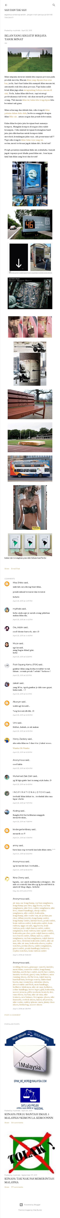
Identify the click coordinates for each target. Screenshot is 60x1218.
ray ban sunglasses (44, 903)
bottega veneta (33, 979)
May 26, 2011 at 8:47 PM (22, 891)
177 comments (17, 1187)
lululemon (26, 987)
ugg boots (37, 905)
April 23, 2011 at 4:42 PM (23, 619)
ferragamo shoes (41, 997)
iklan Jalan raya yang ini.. (32, 140)
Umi (15, 723)
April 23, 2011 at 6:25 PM (22, 752)
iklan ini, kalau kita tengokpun (36, 100)
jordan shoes (27, 946)
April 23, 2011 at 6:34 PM (22, 768)
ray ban (27, 994)
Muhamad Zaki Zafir (23, 776)
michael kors (36, 920)
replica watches (20, 951)
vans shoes (18, 994)
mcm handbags (41, 984)
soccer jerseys (19, 992)
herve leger (34, 989)
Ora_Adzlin (18, 627)
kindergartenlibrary (22, 829)
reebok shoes (28, 999)
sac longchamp (27, 903)
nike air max (23, 943)
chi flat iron (32, 977)
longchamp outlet (40, 918)
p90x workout (34, 992)
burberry (45, 948)
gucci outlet (18, 948)
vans (37, 974)
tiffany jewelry (24, 918)
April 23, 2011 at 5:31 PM (22, 675)
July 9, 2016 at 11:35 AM (22, 955)
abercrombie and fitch (23, 984)
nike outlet (29, 913)
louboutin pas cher (21, 933)
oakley (27, 1002)
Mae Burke (37, 1210)
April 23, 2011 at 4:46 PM (23, 636)
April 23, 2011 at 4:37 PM (22, 601)
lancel (39, 999)
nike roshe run (31, 915)
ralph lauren (45, 977)
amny (15, 845)
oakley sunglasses (41, 908)
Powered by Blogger (32, 1205)
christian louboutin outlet (34, 940)
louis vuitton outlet (22, 923)
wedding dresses (20, 967)
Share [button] (6, 569)
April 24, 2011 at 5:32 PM (22, 854)
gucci (32, 974)
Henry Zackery (20, 739)
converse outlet (31, 969)
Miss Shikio (18, 582)
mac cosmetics (26, 982)
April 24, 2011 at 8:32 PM (23, 870)
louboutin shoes (37, 943)
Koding (16, 811)
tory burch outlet (21, 935)
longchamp (18, 915)
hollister (44, 974)
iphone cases (37, 1002)
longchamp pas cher (22, 905)
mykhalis (17, 609)
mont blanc (18, 969)
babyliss (16, 972)
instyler (49, 967)
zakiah (16, 683)
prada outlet (49, 920)
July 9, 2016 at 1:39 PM (22, 1009)
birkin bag (24, 1004)
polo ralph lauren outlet (32, 928)
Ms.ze (16, 643)
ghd (42, 989)
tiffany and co (36, 935)
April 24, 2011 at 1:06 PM (22, 838)
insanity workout (21, 974)
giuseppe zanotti (37, 967)
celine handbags (20, 989)
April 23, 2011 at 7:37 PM (22, 803)
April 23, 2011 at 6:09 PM (23, 731)
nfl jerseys (47, 999)
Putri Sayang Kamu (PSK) (25, 664)
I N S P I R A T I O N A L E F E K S (29, 792)
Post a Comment (12, 1015)
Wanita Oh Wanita (21, 748)
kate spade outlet (45, 930)
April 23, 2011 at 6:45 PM (22, 784)
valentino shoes (41, 982)
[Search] (54, 4)
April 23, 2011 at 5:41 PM (22, 694)
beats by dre (47, 992)
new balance (27, 997)
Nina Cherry (18, 877)
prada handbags (32, 948)
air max (16, 903)
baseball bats (19, 979)
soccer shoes (36, 1004)
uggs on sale (26, 925)
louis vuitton (30, 930)
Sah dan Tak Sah (15, 10)
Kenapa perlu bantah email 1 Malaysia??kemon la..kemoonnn (28, 1116)
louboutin (39, 913)
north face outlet (29, 972)
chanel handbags (25, 910)
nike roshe (18, 1002)
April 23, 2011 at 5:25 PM (22, 657)
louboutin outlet (39, 923)
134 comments (17, 1123)
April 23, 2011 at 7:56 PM (22, 821)
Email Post (15, 569)
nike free (28, 908)
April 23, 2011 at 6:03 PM (23, 715)
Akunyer (17, 702)
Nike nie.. (13, 116)
